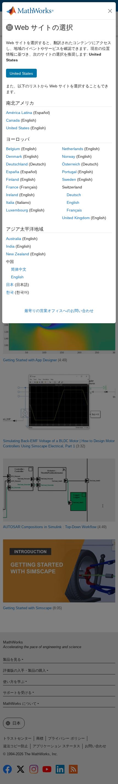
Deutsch (74, 195)
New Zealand (17, 254)
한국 (10, 292)
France (12, 187)
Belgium (13, 149)
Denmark (14, 156)
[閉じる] (110, 11)
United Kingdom (76, 218)
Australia (13, 238)
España (12, 172)
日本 (10, 284)
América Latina (19, 112)
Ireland (12, 195)
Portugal (69, 172)
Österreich (71, 164)
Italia (10, 202)
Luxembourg (17, 210)
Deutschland (17, 164)
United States (17, 128)
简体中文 (18, 269)
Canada (13, 120)
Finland (12, 179)
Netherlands (72, 149)
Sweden (69, 179)
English (73, 202)
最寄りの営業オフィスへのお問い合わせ (59, 310)
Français (74, 210)
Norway (68, 156)
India (10, 246)
